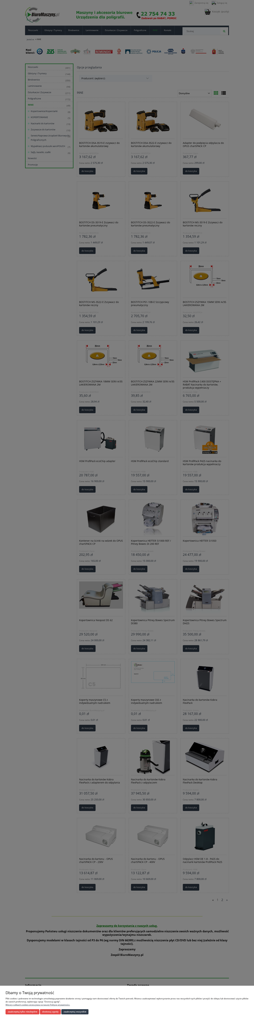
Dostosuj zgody (50, 1011)
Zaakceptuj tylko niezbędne (22, 1011)
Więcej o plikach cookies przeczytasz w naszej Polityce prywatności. (38, 1004)
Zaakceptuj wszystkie (75, 1011)
